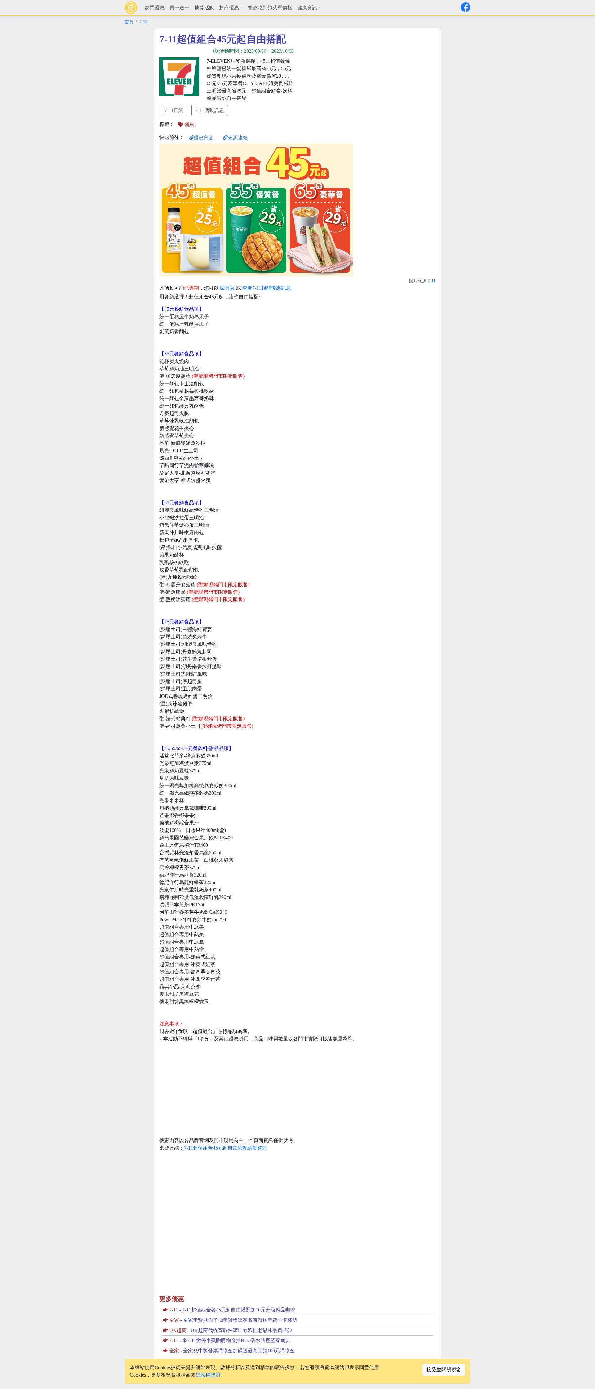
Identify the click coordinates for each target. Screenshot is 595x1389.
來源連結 (238, 137)
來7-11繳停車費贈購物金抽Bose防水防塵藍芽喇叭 (236, 1340)
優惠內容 (204, 137)
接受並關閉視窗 (443, 1369)
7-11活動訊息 (209, 110)
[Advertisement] (353, 76)
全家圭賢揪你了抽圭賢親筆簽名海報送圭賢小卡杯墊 (240, 1320)
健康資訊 (307, 7)
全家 (174, 1320)
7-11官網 (174, 110)
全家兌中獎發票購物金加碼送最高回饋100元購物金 (239, 1350)
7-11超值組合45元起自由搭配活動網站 (225, 1147)
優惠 (188, 124)
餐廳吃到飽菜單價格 (270, 7)
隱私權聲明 (208, 1375)
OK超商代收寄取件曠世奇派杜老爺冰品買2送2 (241, 1330)
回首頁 (227, 288)
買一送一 (179, 7)
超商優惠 (229, 7)
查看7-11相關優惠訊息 (266, 288)
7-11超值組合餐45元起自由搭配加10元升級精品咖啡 (238, 1309)
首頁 (129, 21)
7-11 (143, 21)
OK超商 (178, 1330)
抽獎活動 (204, 7)
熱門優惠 (155, 7)
